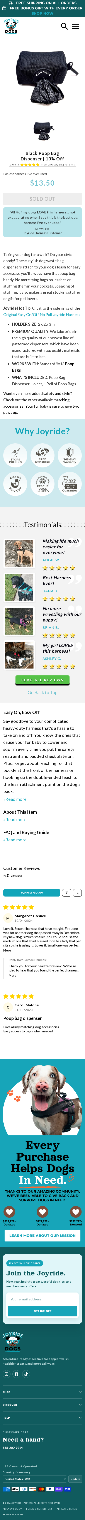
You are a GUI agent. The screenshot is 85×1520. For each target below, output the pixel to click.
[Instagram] (6, 1374)
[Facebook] (16, 1374)
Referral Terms (13, 1514)
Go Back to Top (43, 692)
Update (75, 1479)
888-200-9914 (13, 1447)
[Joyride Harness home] (11, 26)
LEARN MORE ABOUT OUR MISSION (42, 1236)
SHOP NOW (42, 13)
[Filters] (66, 893)
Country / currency (17, 1472)
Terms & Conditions (39, 1509)
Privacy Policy (12, 1509)
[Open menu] (75, 26)
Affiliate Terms (67, 1509)
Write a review (32, 893)
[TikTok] (26, 1374)
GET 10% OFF (42, 1311)
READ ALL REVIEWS (42, 680)
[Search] (64, 26)
